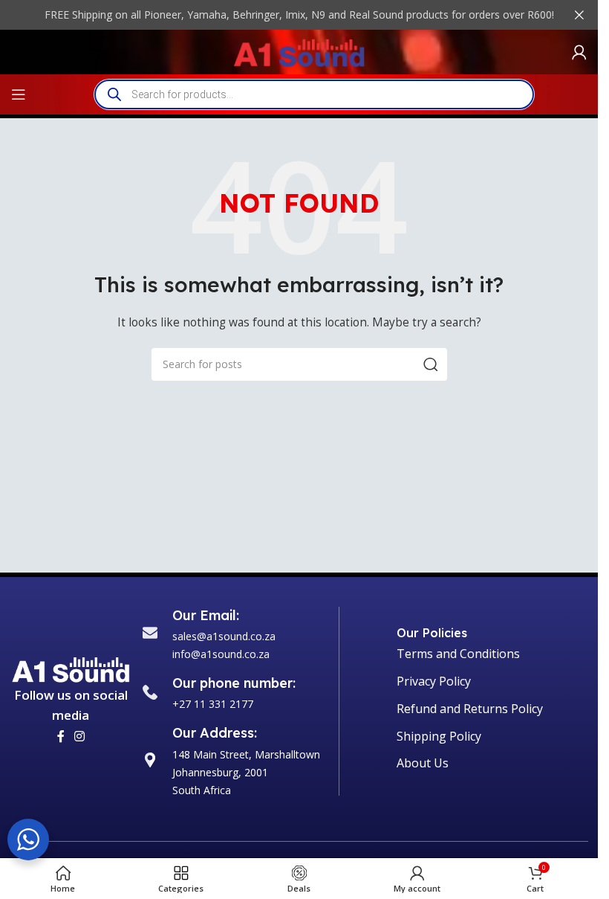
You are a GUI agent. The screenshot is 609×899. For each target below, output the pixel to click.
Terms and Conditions (458, 653)
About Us (423, 763)
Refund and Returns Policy (470, 708)
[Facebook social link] (61, 736)
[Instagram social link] (80, 736)
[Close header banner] (579, 15)
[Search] (431, 364)
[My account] (579, 52)
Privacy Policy (434, 681)
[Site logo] (299, 51)
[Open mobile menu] (18, 94)
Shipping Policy (439, 736)
